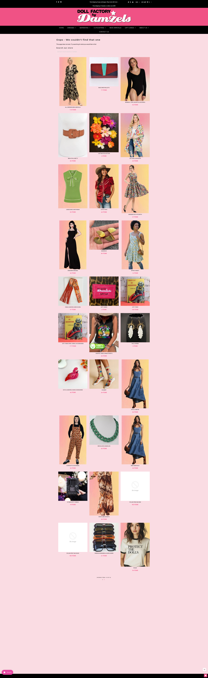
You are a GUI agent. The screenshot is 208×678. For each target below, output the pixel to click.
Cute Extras (99, 28)
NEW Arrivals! (115, 28)
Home (61, 28)
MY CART (146, 2)
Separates (84, 28)
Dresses (70, 28)
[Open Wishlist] (205, 675)
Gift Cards (129, 28)
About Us (143, 28)
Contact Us (104, 32)
